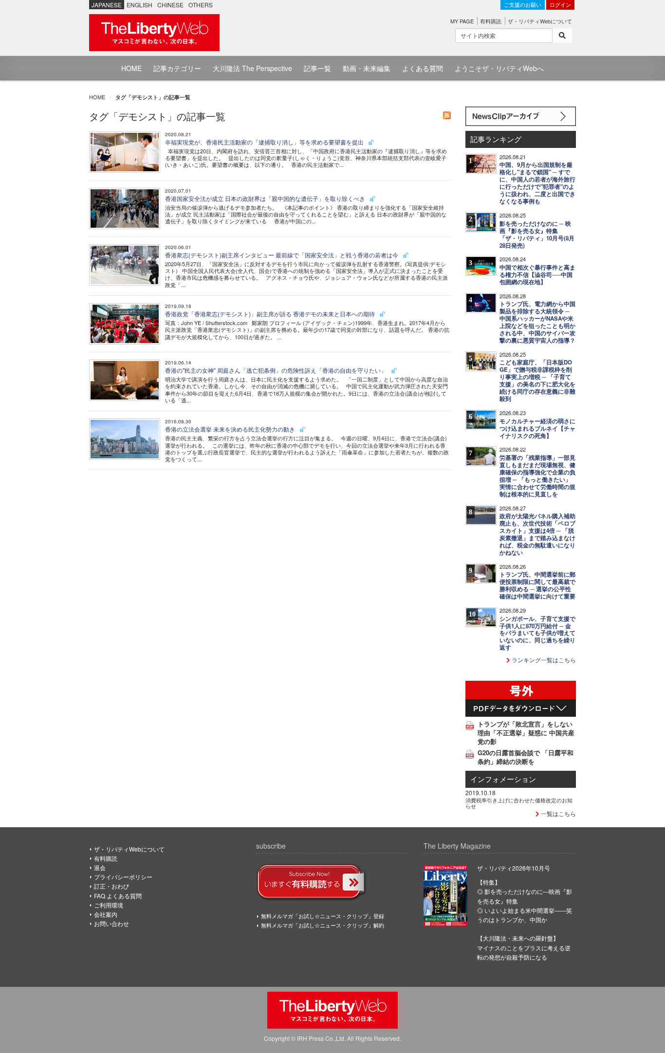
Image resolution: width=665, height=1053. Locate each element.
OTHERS (200, 4)
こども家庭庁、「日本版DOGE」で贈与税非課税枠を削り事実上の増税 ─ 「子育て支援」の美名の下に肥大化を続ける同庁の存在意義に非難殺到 (537, 380)
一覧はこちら (557, 813)
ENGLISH (139, 4)
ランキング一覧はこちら (543, 659)
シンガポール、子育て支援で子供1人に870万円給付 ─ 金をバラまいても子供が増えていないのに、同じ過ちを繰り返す (537, 633)
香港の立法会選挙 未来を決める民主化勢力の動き (230, 429)
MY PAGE (462, 21)
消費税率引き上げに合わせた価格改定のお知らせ (519, 803)
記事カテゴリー (177, 68)
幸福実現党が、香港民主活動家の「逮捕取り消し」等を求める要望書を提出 (265, 142)
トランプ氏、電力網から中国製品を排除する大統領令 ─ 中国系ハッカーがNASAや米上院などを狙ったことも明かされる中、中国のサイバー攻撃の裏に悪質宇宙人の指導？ (537, 322)
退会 (100, 867)
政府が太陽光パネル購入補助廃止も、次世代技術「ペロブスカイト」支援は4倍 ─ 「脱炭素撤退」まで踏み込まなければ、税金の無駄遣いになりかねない (537, 534)
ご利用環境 (108, 905)
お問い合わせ (111, 923)
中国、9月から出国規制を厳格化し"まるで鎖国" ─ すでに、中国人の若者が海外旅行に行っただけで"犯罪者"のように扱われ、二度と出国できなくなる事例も (537, 183)
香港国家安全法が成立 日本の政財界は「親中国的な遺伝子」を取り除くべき (266, 198)
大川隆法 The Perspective (252, 68)
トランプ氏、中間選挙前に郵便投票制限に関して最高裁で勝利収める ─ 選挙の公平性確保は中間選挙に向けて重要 (537, 585)
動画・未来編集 (366, 68)
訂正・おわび (111, 886)
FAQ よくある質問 (118, 895)
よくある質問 (422, 68)
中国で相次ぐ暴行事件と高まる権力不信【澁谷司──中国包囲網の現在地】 (537, 274)
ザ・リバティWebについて (540, 21)
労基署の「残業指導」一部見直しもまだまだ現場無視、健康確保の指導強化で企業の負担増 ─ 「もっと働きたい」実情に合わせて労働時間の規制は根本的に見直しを (537, 476)
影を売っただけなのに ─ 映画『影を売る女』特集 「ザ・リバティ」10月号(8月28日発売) (536, 234)
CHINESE (170, 4)
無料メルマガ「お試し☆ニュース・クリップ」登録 (322, 916)
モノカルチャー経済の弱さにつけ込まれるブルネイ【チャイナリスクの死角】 (537, 428)
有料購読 (490, 21)
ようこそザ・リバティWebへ (499, 68)
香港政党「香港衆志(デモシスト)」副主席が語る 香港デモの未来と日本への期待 (270, 313)
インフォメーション (503, 779)
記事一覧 (317, 68)
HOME (131, 68)
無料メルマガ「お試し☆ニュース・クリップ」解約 (322, 925)
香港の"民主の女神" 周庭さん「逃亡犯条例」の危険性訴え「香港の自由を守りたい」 (276, 370)
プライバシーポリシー (123, 876)
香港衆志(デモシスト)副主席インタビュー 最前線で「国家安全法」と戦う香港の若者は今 (282, 255)
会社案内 (105, 914)
